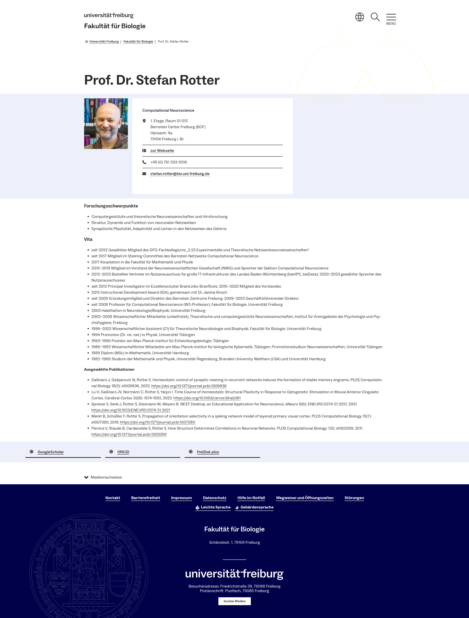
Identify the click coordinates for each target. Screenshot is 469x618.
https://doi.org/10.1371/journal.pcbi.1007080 (157, 422)
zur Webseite (162, 150)
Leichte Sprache (216, 507)
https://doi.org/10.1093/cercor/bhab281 (207, 398)
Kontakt (113, 497)
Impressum (181, 497)
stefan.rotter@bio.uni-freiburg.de (180, 173)
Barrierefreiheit (145, 497)
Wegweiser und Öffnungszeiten (305, 497)
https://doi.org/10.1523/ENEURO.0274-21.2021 (130, 410)
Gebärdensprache (257, 507)
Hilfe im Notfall (251, 497)
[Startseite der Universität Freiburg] (109, 15)
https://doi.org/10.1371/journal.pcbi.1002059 (129, 434)
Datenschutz (214, 497)
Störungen (354, 497)
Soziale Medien (235, 601)
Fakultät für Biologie (115, 26)
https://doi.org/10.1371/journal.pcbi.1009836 (189, 386)
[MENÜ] (391, 17)
